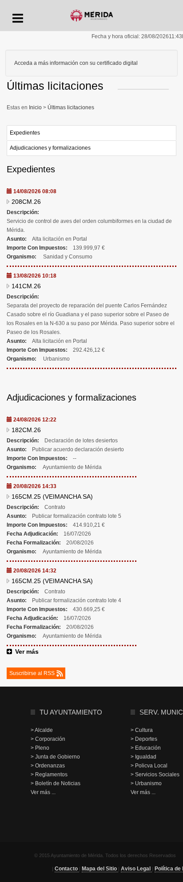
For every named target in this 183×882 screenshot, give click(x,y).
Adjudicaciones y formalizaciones (50, 148)
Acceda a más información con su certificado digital (76, 63)
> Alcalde (42, 730)
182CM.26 (26, 429)
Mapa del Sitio (100, 869)
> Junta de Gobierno (55, 757)
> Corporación (48, 739)
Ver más (27, 651)
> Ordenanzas (48, 766)
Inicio (36, 107)
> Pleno (40, 748)
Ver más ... (43, 792)
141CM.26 (26, 286)
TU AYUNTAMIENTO (71, 712)
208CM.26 (26, 201)
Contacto (67, 869)
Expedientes (25, 133)
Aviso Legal (136, 869)
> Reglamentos (49, 774)
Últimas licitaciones (70, 107)
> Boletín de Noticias (55, 783)
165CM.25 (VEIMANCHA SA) (52, 496)
